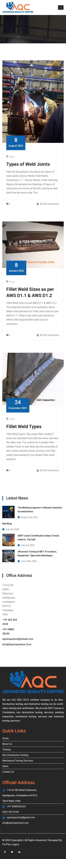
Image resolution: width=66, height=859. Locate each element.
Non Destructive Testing (15, 755)
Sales (5, 766)
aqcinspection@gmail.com (17, 639)
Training (6, 749)
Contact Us (8, 771)
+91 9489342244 (16, 806)
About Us (7, 743)
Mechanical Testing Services (17, 760)
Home (5, 738)
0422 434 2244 (10, 811)
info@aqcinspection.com (16, 644)
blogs (12, 156)
